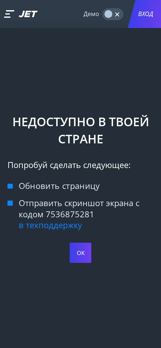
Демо (91, 14)
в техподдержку (50, 225)
